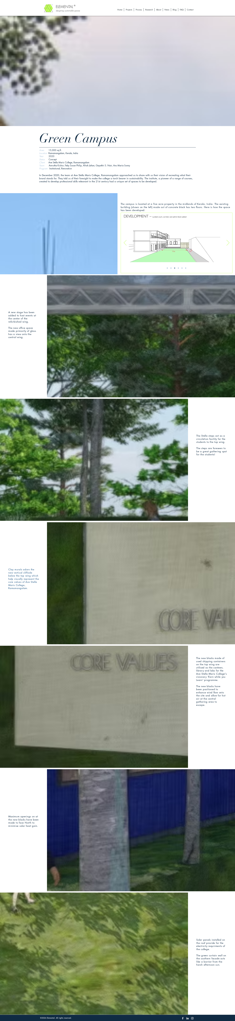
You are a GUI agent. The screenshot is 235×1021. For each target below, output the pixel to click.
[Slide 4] (178, 268)
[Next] (228, 243)
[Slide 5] (182, 268)
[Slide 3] (174, 268)
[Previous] (125, 243)
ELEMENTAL (64, 6)
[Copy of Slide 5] (185, 268)
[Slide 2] (171, 268)
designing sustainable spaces (68, 10)
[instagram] (192, 1018)
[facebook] (182, 1018)
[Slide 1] (167, 268)
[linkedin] (187, 1018)
